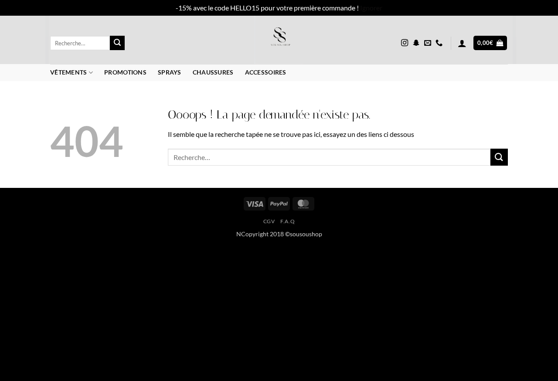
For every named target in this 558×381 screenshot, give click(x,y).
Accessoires (265, 72)
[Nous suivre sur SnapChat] (416, 43)
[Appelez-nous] (439, 43)
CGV (269, 221)
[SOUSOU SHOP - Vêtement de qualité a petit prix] (279, 40)
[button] (462, 43)
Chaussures (213, 72)
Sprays (169, 72)
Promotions (125, 72)
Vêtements (68, 72)
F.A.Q (287, 221)
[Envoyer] (117, 43)
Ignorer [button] (371, 7)
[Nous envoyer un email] (427, 43)
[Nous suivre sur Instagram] (404, 43)
